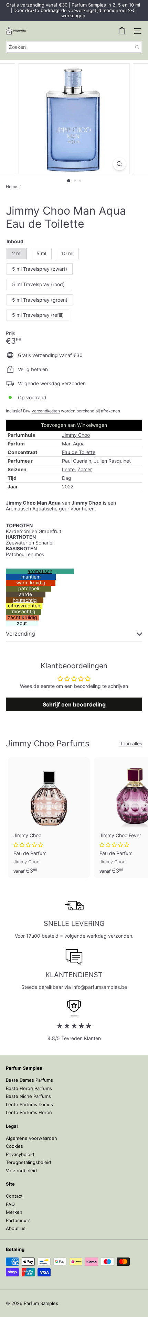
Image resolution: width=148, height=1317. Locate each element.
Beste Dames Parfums (29, 1080)
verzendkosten (46, 410)
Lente (68, 469)
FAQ (10, 1204)
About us (15, 1228)
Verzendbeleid (21, 1170)
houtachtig (25, 600)
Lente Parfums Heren (29, 1112)
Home (11, 186)
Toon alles (131, 743)
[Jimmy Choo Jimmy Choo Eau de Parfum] (48, 817)
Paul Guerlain (76, 461)
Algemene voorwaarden (31, 1138)
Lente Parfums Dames (29, 1104)
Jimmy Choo (76, 435)
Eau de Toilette (78, 452)
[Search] (137, 47)
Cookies (14, 1146)
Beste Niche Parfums (28, 1096)
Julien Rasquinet (112, 461)
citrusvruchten (24, 605)
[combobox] (74, 47)
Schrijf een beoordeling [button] (74, 704)
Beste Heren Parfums (29, 1088)
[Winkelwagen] (122, 31)
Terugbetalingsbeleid (28, 1162)
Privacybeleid (20, 1154)
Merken (14, 1212)
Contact (14, 1196)
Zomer (84, 469)
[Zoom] (119, 164)
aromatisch (40, 571)
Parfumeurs (18, 1220)
